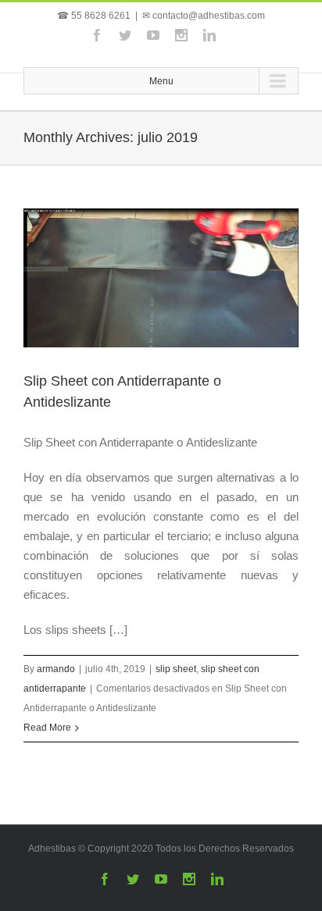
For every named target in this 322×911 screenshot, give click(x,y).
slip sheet (176, 669)
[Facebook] (97, 35)
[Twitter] (125, 35)
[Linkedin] (209, 35)
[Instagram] (181, 35)
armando (56, 669)
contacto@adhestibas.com (208, 15)
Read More (47, 727)
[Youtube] (153, 35)
